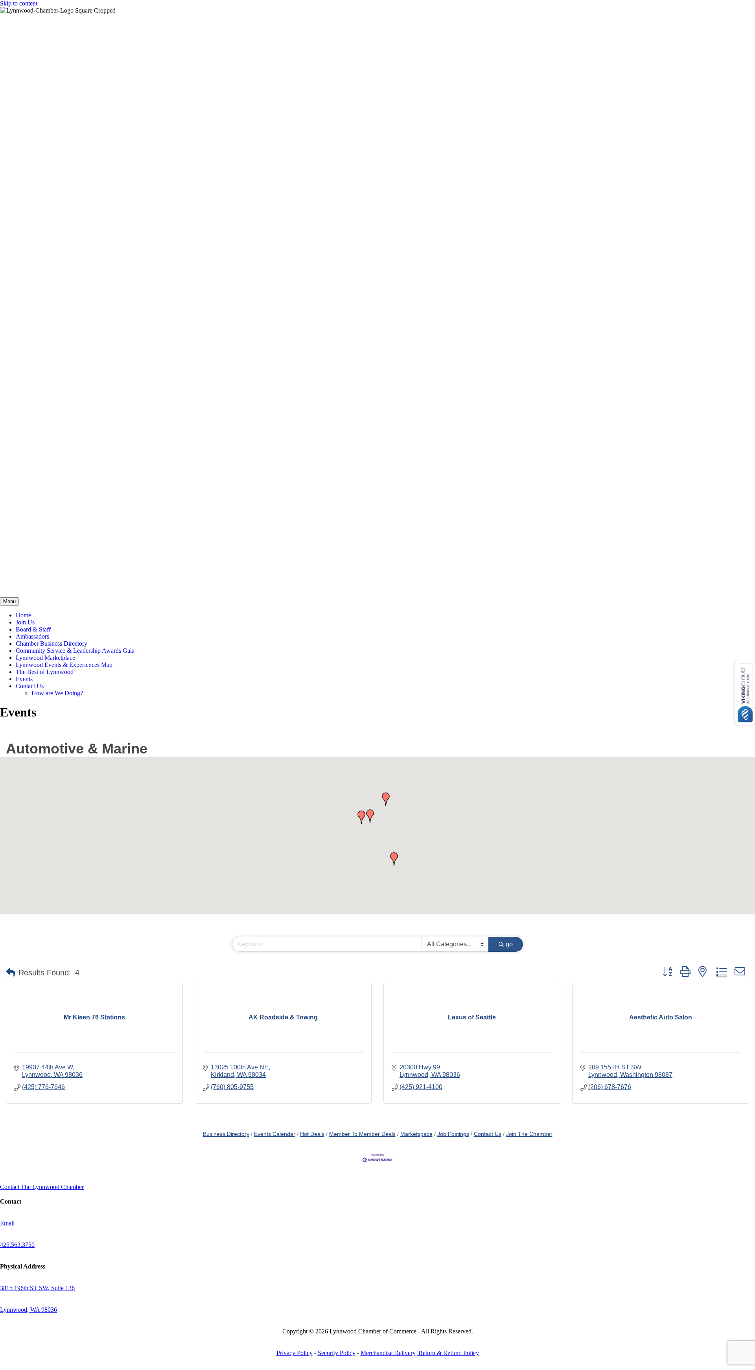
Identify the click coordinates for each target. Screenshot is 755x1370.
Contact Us (30, 686)
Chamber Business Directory (51, 643)
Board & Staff (33, 629)
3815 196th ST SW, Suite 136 (37, 1288)
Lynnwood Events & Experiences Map (64, 664)
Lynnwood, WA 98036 (28, 1309)
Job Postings (453, 1134)
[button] (370, 816)
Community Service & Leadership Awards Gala (75, 650)
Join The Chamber (529, 1134)
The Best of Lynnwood (45, 671)
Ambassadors (32, 636)
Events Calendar (274, 1134)
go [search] (509, 944)
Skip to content (18, 3)
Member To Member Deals (362, 1134)
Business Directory (226, 1134)
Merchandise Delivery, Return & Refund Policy (420, 1353)
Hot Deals (312, 1134)
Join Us (25, 622)
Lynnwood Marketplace (45, 657)
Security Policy (336, 1353)
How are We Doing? (57, 693)
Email (7, 1223)
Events (24, 679)
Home (23, 615)
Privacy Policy (294, 1353)
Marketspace (416, 1134)
